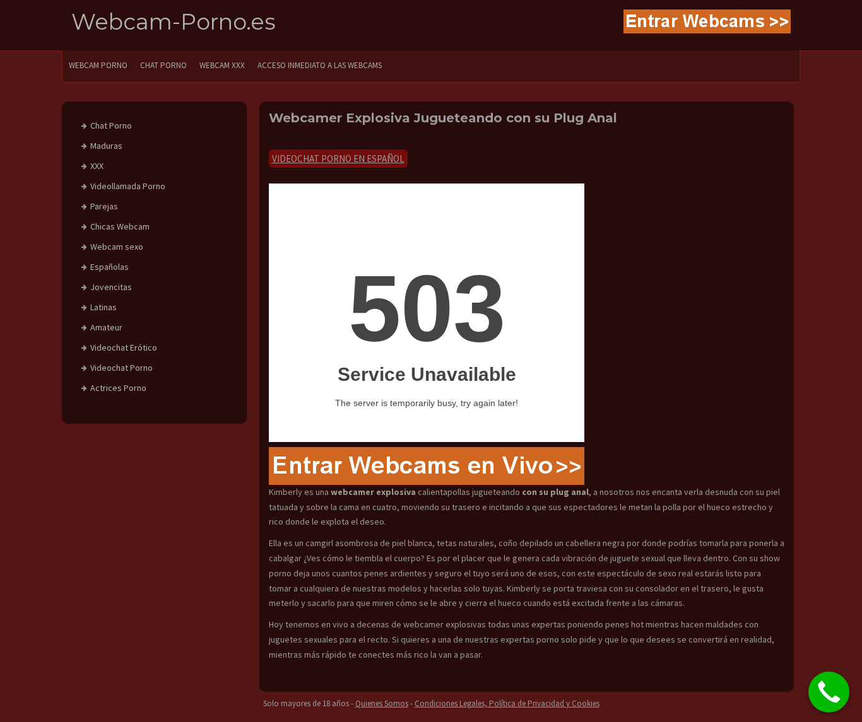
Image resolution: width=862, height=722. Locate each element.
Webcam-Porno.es (173, 21)
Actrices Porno (118, 387)
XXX (96, 166)
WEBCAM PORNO (98, 65)
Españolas (109, 266)
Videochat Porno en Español (338, 159)
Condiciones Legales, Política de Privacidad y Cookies (507, 703)
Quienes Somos (381, 703)
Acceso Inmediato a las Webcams (319, 65)
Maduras (106, 145)
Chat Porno (111, 125)
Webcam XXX (222, 65)
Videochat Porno (121, 367)
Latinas (103, 307)
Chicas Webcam (120, 226)
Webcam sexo (116, 246)
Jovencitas (111, 287)
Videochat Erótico (123, 347)
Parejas (104, 206)
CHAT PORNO (163, 65)
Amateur (106, 327)
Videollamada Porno (127, 186)
